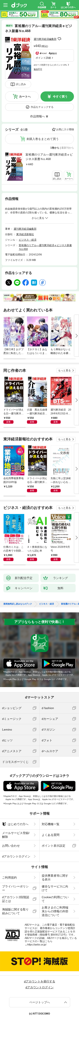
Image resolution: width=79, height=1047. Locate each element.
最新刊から (67, 147)
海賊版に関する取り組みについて (15, 911)
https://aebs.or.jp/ (36, 944)
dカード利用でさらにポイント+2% (50, 65)
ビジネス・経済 (27, 239)
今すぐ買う (60, 96)
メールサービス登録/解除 (15, 834)
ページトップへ (39, 1002)
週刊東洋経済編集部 (45, 39)
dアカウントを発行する (39, 981)
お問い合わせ (11, 845)
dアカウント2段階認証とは (15, 899)
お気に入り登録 (65, 129)
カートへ (25, 96)
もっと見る (64, 370)
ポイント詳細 (43, 57)
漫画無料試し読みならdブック (17, 604)
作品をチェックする (42, 107)
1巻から (54, 147)
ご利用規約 (9, 877)
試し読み (21, 84)
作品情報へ (37, 116)
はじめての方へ (18, 824)
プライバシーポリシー (15, 888)
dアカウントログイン (16, 856)
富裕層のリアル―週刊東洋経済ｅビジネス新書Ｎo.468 (49, 157)
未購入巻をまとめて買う (42, 139)
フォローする (59, 39)
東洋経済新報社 (25, 234)
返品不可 (38, 69)
